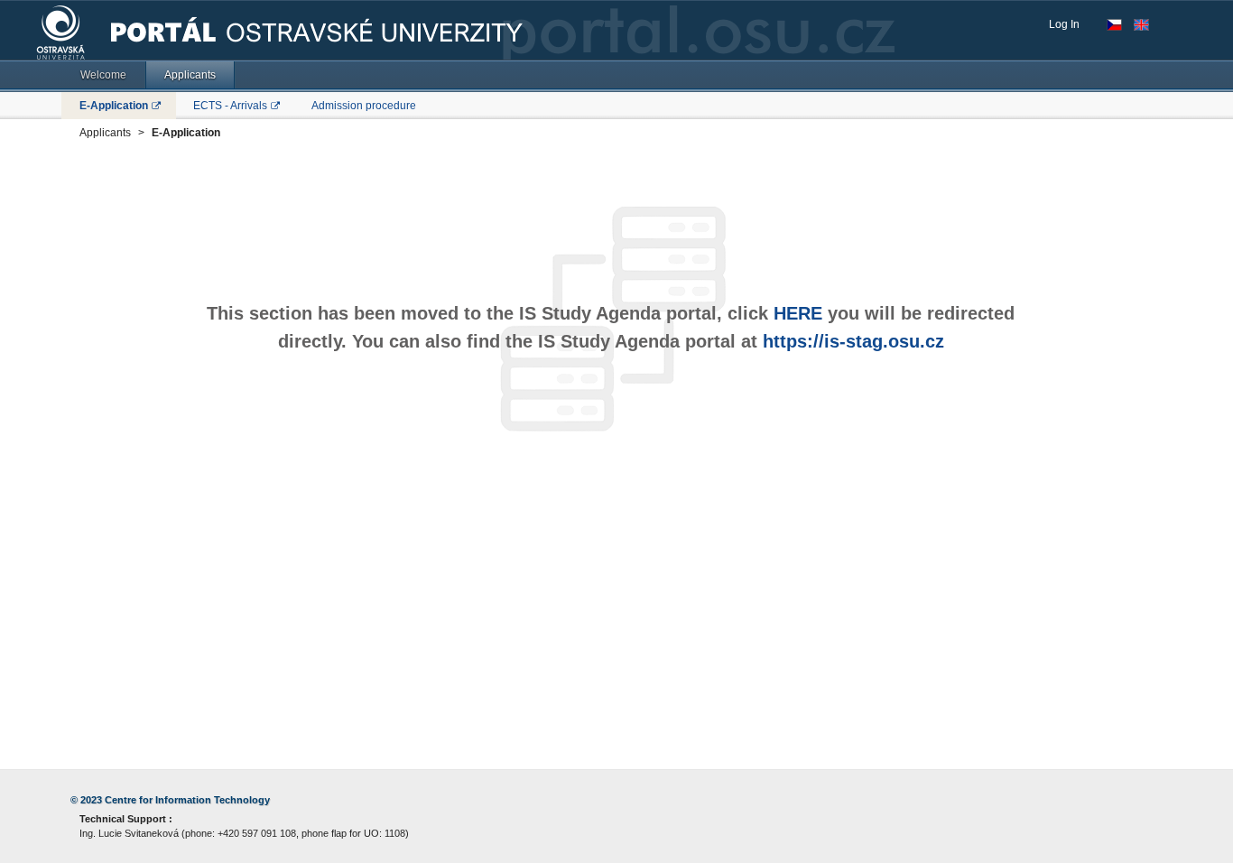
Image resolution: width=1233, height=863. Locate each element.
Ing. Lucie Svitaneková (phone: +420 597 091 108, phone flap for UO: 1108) (244, 833)
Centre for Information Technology (187, 799)
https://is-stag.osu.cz (853, 341)
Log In (1064, 24)
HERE (798, 313)
